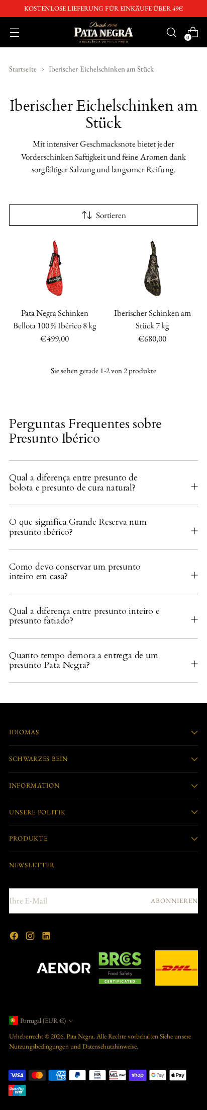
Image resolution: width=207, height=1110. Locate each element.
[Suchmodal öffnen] (171, 32)
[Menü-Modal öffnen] (14, 32)
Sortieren (111, 215)
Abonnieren (174, 900)
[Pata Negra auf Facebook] (15, 938)
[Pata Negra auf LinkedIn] (47, 938)
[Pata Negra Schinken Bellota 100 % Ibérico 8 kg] (54, 268)
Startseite (23, 69)
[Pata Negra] (103, 32)
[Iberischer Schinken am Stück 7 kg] (152, 268)
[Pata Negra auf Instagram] (31, 938)
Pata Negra (79, 1036)
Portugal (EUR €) (43, 1020)
